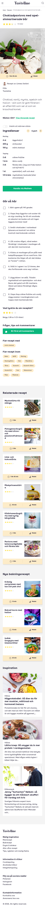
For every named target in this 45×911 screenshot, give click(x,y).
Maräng (23, 356)
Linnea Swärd (22, 84)
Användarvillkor (10, 865)
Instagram (7, 882)
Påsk (6, 375)
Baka (6, 356)
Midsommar (28, 370)
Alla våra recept (10, 848)
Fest (17, 370)
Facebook (7, 884)
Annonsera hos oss (11, 898)
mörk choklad (9, 345)
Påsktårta (28, 361)
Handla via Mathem (22, 189)
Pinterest (7, 879)
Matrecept (7, 840)
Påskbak (15, 375)
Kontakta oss (9, 896)
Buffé (14, 356)
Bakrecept (7, 843)
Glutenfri (16, 365)
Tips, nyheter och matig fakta (16, 851)
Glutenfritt (8, 370)
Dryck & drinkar (9, 845)
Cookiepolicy (8, 862)
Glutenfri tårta (28, 365)
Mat (19, 361)
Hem (4, 10)
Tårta (6, 365)
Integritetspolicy (10, 868)
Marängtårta (9, 361)
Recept (9, 10)
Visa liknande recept (25, 118)
